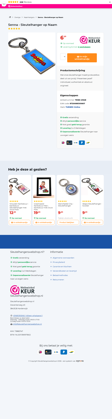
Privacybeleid (58, 262)
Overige (17, 17)
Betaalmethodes (60, 275)
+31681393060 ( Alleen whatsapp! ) (28, 315)
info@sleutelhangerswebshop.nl (27, 324)
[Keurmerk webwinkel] (22, 290)
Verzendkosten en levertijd (64, 271)
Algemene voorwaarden (63, 258)
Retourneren (58, 280)
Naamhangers (29, 17)
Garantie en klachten (62, 266)
